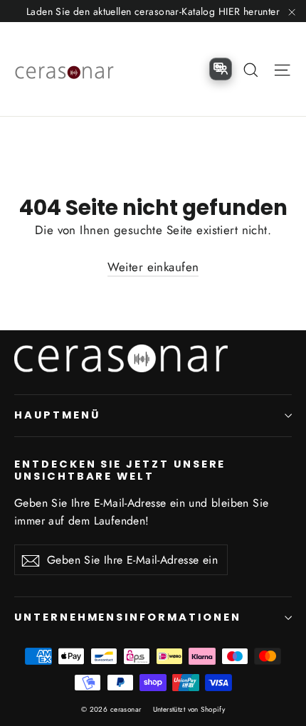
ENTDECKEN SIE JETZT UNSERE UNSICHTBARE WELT (120, 470)
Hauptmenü (57, 415)
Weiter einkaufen (153, 266)
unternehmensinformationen (127, 617)
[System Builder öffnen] (220, 69)
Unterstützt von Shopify (189, 709)
